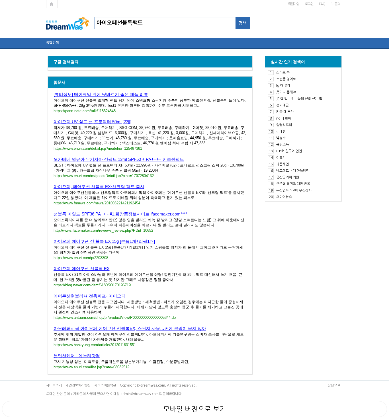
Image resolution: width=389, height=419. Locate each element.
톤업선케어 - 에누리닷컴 (77, 355)
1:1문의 (335, 4)
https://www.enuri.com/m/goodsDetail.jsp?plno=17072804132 (104, 176)
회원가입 (293, 4)
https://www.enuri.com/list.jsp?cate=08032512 (91, 367)
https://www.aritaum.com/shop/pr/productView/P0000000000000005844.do (115, 317)
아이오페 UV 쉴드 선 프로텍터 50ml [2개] (92, 121)
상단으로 (334, 385)
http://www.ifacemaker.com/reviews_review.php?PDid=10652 (103, 230)
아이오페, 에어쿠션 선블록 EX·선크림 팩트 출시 (99, 186)
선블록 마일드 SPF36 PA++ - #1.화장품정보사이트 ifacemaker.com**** (120, 213)
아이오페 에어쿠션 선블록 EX (82, 268)
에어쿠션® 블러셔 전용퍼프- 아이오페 (90, 295)
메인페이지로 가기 (51, 4)
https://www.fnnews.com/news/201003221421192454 (97, 203)
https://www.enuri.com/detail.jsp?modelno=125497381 (98, 148)
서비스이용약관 (105, 385)
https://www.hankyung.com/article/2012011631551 (95, 345)
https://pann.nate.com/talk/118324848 (85, 111)
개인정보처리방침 (78, 385)
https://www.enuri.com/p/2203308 (81, 258)
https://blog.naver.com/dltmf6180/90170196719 (92, 285)
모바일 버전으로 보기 (194, 409)
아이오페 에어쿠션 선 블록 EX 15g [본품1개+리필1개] (104, 241)
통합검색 (52, 42)
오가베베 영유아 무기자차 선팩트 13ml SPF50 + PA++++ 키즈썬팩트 (119, 159)
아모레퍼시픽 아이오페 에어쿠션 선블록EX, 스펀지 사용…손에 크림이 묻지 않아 (130, 328)
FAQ (322, 4)
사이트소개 (54, 385)
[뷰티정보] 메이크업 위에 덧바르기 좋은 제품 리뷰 (101, 94)
